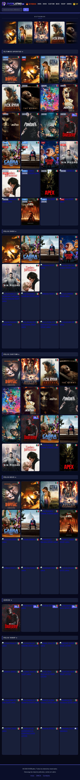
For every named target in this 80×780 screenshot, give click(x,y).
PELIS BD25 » (10, 477)
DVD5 (39, 4)
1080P (63, 4)
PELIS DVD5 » (10, 231)
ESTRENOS (31, 4)
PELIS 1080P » (10, 638)
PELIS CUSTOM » (12, 354)
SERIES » (8, 600)
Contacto (46, 776)
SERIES (69, 4)
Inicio (32, 776)
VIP (75, 4)
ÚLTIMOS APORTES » (13, 51)
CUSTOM (51, 4)
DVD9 (45, 4)
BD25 (58, 4)
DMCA (38, 776)
